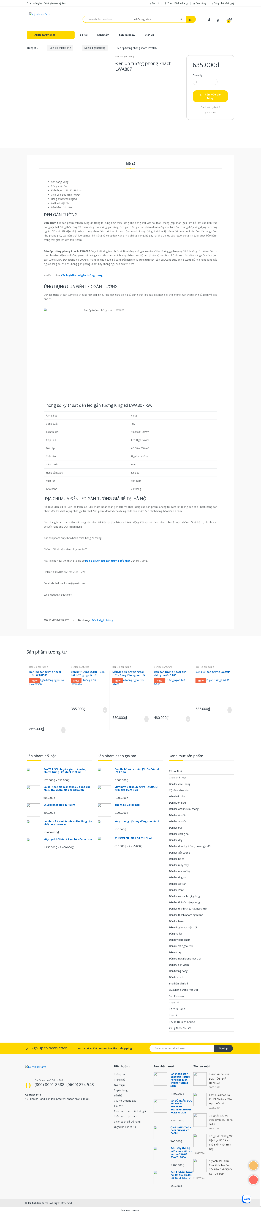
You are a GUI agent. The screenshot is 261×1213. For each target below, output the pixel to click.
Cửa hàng (201, 3)
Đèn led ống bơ (177, 877)
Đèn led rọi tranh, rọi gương (184, 896)
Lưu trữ (118, 1106)
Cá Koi (84, 34)
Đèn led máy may (179, 865)
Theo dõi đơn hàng (177, 3)
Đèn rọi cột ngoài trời (181, 946)
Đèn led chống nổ (179, 833)
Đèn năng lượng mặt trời (183, 927)
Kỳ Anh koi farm (38, 1203)
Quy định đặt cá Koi (125, 1126)
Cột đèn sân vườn (179, 790)
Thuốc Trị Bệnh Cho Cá (182, 1021)
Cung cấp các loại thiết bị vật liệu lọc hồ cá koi (221, 1120)
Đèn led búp (175, 827)
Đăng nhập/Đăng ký (224, 3)
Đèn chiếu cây (177, 796)
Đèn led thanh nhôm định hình (186, 915)
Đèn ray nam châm (180, 939)
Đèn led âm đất (177, 815)
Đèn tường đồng (178, 971)
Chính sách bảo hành (125, 1116)
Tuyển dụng (120, 1090)
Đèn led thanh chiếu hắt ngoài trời (188, 908)
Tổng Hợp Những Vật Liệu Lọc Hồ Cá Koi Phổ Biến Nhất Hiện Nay (221, 1142)
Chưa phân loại (177, 777)
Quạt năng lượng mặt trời (183, 989)
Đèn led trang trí (178, 921)
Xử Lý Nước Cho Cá (180, 1028)
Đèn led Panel (176, 890)
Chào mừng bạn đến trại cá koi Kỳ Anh (46, 3)
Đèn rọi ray (175, 952)
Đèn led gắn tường (94, 47)
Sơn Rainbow (127, 34)
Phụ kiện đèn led (178, 983)
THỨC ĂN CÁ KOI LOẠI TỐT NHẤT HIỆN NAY (219, 1079)
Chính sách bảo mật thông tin (130, 1111)
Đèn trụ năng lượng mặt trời (185, 958)
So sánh (211, 112)
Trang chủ (32, 47)
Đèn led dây (175, 840)
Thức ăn (173, 1015)
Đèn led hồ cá (176, 858)
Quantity (197, 75)
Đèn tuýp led (176, 977)
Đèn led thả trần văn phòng (184, 902)
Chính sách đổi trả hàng (127, 1121)
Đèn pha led (175, 933)
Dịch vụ (149, 34)
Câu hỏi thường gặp (125, 1100)
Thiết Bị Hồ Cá (177, 1009)
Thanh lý (174, 1002)
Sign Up (223, 1048)
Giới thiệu (119, 1085)
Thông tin (119, 1074)
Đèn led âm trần (178, 821)
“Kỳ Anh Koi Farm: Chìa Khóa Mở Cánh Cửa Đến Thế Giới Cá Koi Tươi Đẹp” (220, 1167)
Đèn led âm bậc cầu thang (184, 808)
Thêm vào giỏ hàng (212, 96)
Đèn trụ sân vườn (179, 964)
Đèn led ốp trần (177, 883)
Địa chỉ (155, 3)
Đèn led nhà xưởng (179, 871)
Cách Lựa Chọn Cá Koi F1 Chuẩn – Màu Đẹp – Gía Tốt (220, 1099)
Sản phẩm (103, 34)
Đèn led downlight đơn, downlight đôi (190, 846)
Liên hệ (118, 1095)
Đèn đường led (177, 802)
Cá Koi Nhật (176, 771)
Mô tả (130, 164)
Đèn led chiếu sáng (60, 47)
